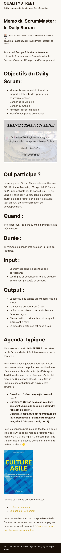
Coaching (8, 41)
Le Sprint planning (20, 507)
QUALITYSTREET (19, 3)
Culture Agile (21, 41)
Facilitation (35, 41)
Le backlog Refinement (22, 510)
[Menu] (56, 5)
